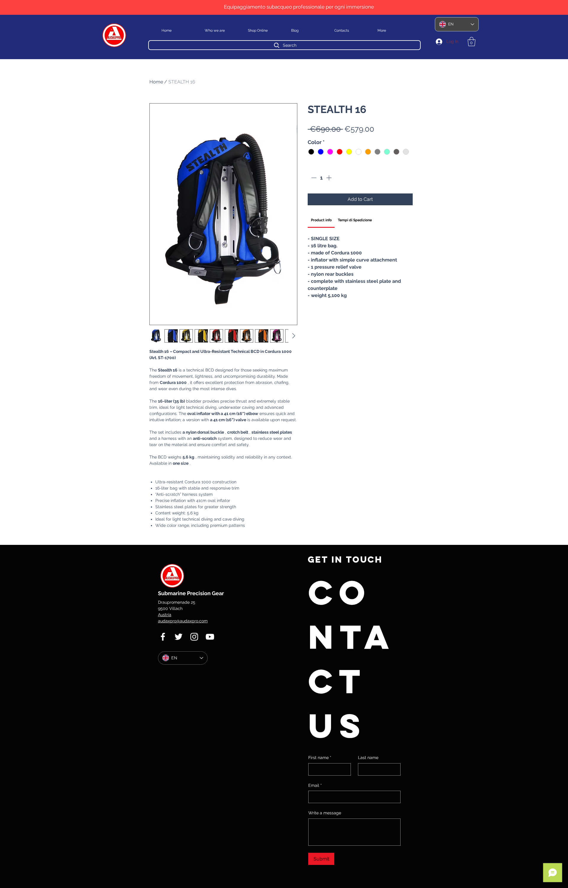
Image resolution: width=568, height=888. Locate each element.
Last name (368, 757)
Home (156, 82)
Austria (164, 614)
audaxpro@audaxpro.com (183, 621)
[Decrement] (313, 178)
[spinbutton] (321, 178)
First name (319, 757)
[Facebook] (163, 637)
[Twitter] (178, 637)
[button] (471, 41)
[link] (321, 220)
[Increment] (329, 178)
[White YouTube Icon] (210, 637)
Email (315, 785)
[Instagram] (194, 637)
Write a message (324, 812)
